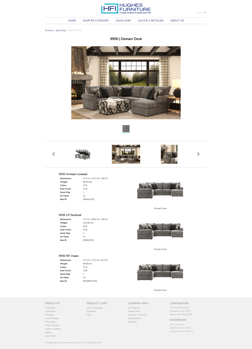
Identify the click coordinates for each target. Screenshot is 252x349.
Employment (134, 318)
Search (200, 13)
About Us (177, 20)
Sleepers (49, 314)
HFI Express (134, 307)
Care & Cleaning (95, 307)
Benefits (132, 321)
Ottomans (50, 321)
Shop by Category (96, 20)
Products (49, 30)
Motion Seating (53, 328)
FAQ (89, 314)
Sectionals (50, 311)
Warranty (91, 311)
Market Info (134, 311)
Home (72, 20)
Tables (48, 332)
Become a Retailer (137, 314)
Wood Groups (52, 325)
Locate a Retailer (150, 20)
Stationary (50, 307)
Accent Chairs (52, 318)
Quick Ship (123, 20)
